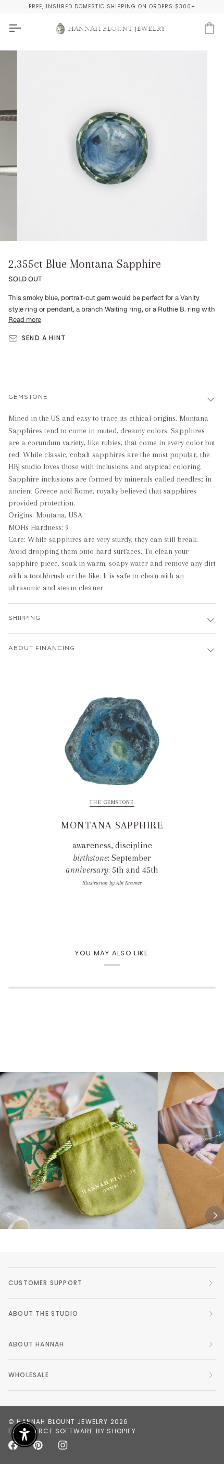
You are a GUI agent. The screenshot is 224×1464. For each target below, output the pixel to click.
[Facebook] (13, 1445)
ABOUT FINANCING (41, 648)
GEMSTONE (28, 397)
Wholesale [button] (28, 1374)
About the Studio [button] (43, 1313)
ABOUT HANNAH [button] (36, 1344)
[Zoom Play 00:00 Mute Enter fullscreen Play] (112, 145)
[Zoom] (36, 221)
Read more (24, 319)
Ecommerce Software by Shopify (72, 1431)
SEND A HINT (44, 337)
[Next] (214, 1215)
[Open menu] (24, 28)
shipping (24, 618)
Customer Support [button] (45, 1282)
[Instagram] (63, 1445)
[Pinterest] (38, 1445)
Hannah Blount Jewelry (62, 1421)
